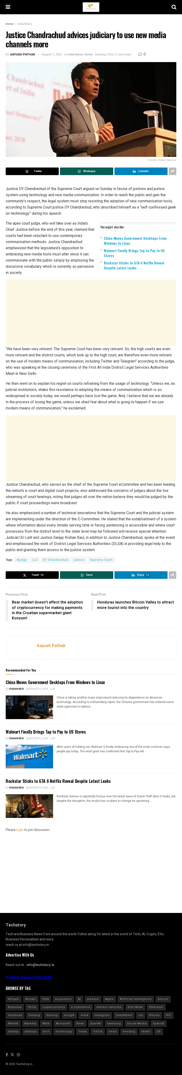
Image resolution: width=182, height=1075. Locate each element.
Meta (46, 1023)
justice (79, 560)
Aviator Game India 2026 (29, 978)
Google (69, 1015)
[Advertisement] (91, 313)
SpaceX (158, 1023)
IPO (168, 1015)
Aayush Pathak (22, 54)
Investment (124, 1015)
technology (64, 1032)
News (89, 54)
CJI (34, 560)
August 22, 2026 (38, 689)
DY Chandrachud (55, 560)
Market (13, 1023)
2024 (45, 999)
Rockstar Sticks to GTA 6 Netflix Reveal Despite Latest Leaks (134, 265)
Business (15, 1007)
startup (13, 1032)
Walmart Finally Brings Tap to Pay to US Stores (134, 253)
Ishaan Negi (16, 689)
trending (129, 1032)
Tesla (82, 1032)
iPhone (154, 1015)
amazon (93, 999)
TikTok (98, 1032)
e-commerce (80, 1007)
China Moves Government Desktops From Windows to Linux (135, 241)
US (159, 1032)
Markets (30, 1023)
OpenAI (95, 1023)
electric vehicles (109, 1007)
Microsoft (63, 1023)
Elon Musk (135, 1007)
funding (34, 1015)
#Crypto (13, 999)
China (32, 1007)
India (84, 1015)
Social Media (137, 1023)
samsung (114, 1023)
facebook (15, 1015)
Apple (109, 999)
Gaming (52, 1015)
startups (31, 1032)
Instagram (102, 1015)
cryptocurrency (53, 1007)
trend (113, 1032)
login (19, 829)
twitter (145, 1032)
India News (24, 24)
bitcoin (163, 999)
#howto (30, 999)
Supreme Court (101, 560)
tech (46, 1032)
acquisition (63, 999)
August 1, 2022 (52, 54)
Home (10, 24)
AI (79, 999)
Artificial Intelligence (136, 999)
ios (140, 1015)
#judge (22, 560)
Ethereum (156, 1007)
